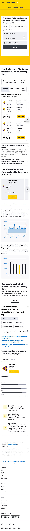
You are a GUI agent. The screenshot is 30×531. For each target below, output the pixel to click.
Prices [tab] (5, 204)
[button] (3, 2)
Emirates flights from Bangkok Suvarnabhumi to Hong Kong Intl (14, 337)
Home (4, 461)
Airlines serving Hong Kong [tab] (10, 318)
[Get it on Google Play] (5, 516)
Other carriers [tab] (18, 322)
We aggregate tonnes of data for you (12, 452)
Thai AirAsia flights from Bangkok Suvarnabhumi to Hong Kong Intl (15, 345)
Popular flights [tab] (19, 326)
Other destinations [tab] (7, 326)
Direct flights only (10, 29)
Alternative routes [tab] (7, 322)
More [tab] (24, 204)
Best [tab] (11, 88)
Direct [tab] (17, 88)
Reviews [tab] (13, 359)
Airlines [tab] (15, 204)
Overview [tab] (5, 359)
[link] (12, 197)
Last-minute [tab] (24, 89)
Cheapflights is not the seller (10, 449)
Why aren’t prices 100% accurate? (12, 455)
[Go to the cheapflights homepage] (12, 2)
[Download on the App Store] (15, 516)
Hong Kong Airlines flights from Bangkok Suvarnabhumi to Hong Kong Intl (13, 341)
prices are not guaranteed (12, 444)
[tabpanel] (15, 244)
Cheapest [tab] (5, 88)
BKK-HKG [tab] (15, 301)
